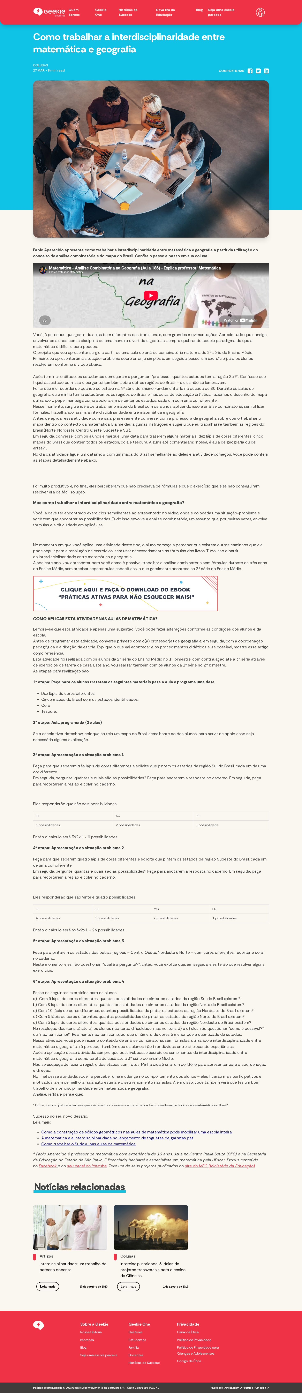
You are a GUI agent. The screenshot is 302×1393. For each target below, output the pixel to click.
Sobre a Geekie (94, 1324)
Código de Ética (189, 1361)
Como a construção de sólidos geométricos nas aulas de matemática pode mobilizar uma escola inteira (136, 1132)
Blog (199, 10)
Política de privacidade (47, 1388)
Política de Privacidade (194, 1340)
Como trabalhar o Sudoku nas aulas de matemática (88, 1144)
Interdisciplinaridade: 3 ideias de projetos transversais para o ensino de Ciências (153, 1269)
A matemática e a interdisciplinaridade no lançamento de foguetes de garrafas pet (117, 1138)
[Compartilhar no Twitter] (258, 71)
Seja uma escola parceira (98, 1355)
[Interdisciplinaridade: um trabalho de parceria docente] (70, 1227)
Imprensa (87, 1340)
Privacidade (188, 1324)
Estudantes (137, 1340)
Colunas (40, 65)
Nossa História (91, 1332)
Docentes (136, 1355)
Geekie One (139, 1324)
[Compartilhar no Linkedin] (266, 71)
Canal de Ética (188, 1332)
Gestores (136, 1332)
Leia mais (47, 1286)
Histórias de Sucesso (144, 1363)
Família (134, 1347)
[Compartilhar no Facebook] (250, 71)
